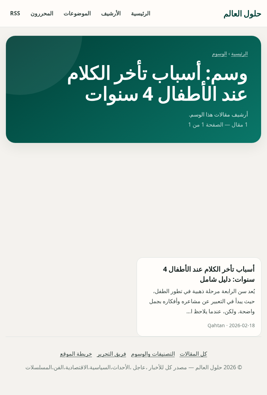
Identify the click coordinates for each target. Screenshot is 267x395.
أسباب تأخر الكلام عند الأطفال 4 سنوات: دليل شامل (209, 274)
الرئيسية (140, 13)
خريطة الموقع (76, 353)
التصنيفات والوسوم (153, 353)
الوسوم (219, 53)
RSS (15, 13)
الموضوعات (77, 13)
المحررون (42, 13)
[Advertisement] (133, 200)
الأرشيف (111, 13)
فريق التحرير (111, 353)
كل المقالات (193, 353)
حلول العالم (242, 13)
